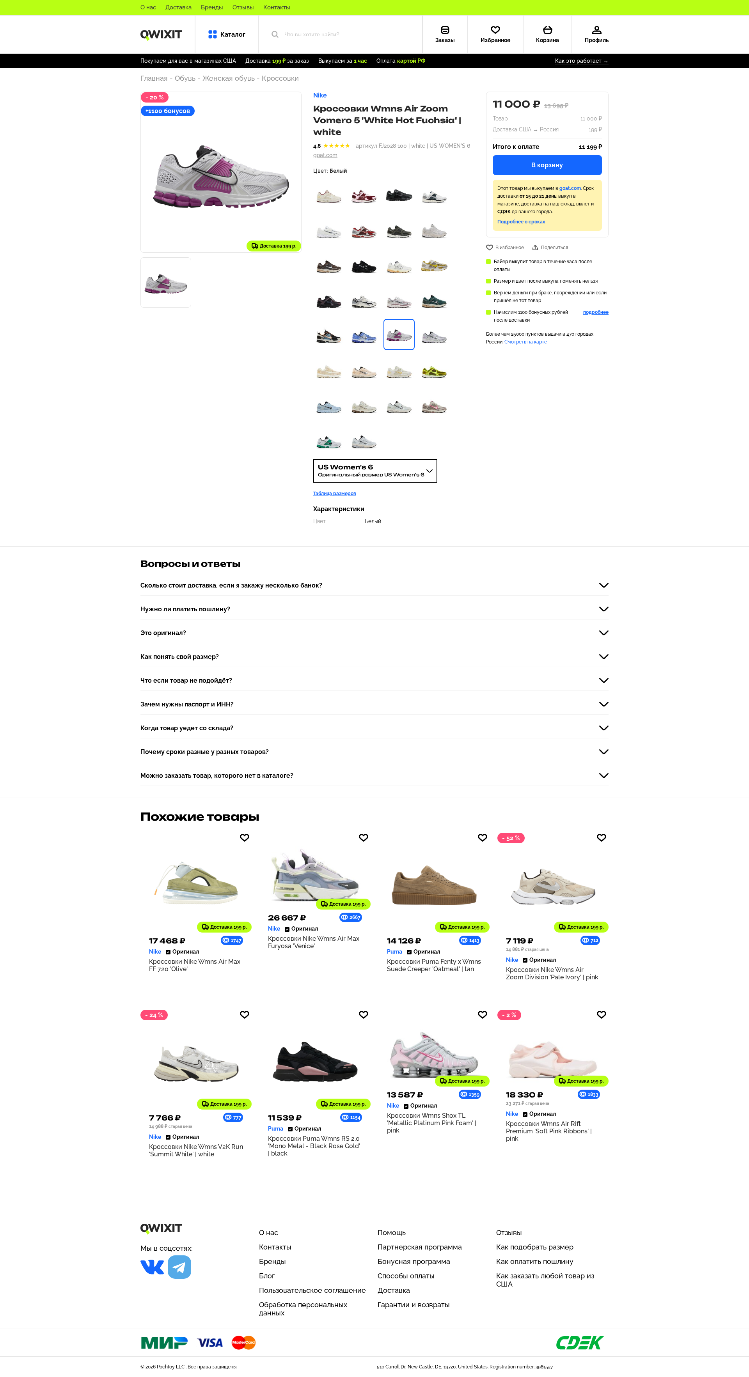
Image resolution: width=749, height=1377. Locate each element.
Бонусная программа (414, 1261)
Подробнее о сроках (521, 222)
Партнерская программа (420, 1247)
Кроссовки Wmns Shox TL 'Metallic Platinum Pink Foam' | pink (431, 1123)
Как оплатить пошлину (534, 1261)
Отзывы (243, 7)
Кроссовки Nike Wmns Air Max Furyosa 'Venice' (313, 942)
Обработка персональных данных (303, 1309)
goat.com (325, 155)
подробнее (596, 312)
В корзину (547, 165)
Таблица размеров (334, 493)
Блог (267, 1276)
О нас (148, 7)
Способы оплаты (406, 1276)
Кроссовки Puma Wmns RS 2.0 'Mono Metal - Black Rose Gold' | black (314, 1146)
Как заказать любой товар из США (545, 1280)
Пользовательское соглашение (312, 1290)
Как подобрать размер (534, 1247)
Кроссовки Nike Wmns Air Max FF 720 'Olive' (194, 965)
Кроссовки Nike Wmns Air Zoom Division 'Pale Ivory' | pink (552, 973)
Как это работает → (582, 61)
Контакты (276, 7)
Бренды (212, 7)
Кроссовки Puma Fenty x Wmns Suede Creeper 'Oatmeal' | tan (434, 965)
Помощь (392, 1232)
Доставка (178, 7)
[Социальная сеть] (152, 1267)
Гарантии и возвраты (414, 1305)
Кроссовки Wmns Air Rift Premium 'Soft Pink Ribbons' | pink (549, 1131)
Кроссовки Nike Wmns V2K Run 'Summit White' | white (196, 1150)
